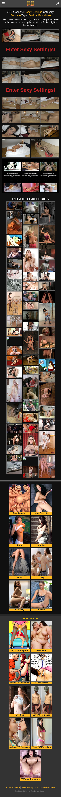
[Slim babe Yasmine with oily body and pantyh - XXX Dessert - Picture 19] (16, 148)
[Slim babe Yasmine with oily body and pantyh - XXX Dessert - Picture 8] (30, 77)
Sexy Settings (34, 12)
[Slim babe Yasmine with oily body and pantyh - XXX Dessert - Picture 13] (11, 117)
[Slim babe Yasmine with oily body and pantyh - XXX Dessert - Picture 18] (49, 131)
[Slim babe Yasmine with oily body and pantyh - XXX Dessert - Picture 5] (30, 63)
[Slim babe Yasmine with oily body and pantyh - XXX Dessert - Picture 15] (49, 117)
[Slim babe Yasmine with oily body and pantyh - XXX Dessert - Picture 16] (11, 131)
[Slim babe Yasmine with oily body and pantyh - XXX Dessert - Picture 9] (49, 77)
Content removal (48, 787)
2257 (37, 787)
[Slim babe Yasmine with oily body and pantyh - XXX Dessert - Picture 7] (11, 77)
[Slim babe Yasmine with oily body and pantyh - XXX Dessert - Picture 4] (11, 63)
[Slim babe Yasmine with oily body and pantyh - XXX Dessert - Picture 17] (30, 131)
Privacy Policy (27, 787)
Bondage (15, 15)
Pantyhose (44, 15)
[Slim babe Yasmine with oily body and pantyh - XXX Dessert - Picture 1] (11, 35)
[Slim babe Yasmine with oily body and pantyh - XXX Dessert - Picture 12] (49, 103)
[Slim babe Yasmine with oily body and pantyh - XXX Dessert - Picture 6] (49, 63)
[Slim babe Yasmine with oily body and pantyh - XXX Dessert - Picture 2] (30, 35)
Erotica (32, 15)
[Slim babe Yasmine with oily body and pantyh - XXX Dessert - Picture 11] (30, 103)
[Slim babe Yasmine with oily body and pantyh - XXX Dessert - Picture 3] (49, 35)
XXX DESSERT (30, 3)
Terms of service (13, 787)
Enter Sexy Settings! (30, 49)
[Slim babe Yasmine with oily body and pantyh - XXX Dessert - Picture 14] (30, 117)
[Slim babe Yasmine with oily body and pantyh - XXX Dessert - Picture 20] (45, 148)
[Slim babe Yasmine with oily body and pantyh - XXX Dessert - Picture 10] (11, 103)
